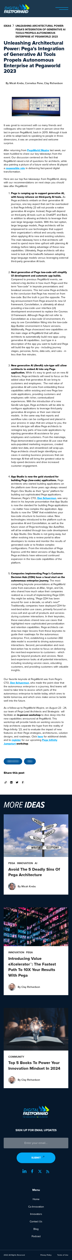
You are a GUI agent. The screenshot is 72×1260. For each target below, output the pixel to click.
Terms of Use (62, 1255)
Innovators (36, 1214)
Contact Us (36, 1221)
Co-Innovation (36, 1206)
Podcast (36, 1236)
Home (36, 1199)
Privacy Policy (46, 1255)
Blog (36, 1229)
